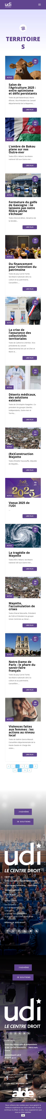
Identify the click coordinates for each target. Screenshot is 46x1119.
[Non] (43, 1110)
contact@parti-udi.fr (13, 890)
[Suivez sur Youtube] (30, 931)
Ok (23, 1115)
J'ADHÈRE (24, 812)
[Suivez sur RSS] (36, 931)
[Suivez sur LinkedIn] (24, 931)
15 (25, 770)
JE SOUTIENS (24, 822)
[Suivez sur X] (12, 931)
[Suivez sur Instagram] (18, 931)
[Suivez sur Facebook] (7, 931)
